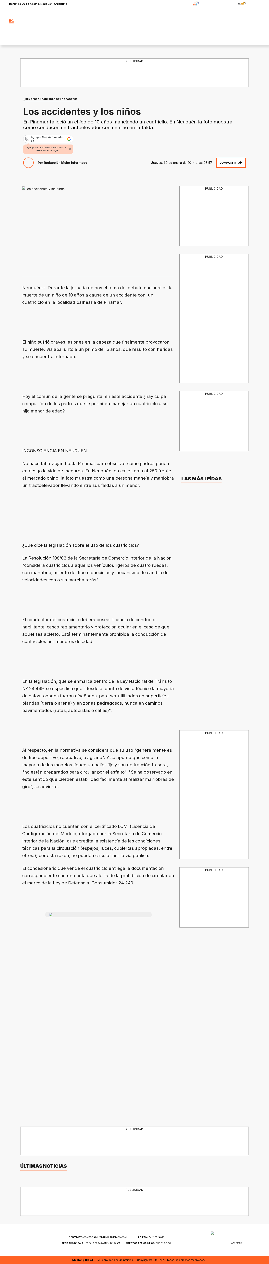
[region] (134, 73)
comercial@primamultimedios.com (98, 1237)
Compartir (228, 162)
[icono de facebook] (231, 21)
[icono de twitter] (240, 21)
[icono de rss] (257, 21)
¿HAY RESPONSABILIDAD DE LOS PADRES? (50, 99)
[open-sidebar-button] (11, 21)
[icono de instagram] (248, 21)
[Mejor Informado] (134, 21)
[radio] (183, 4)
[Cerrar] (70, 149)
